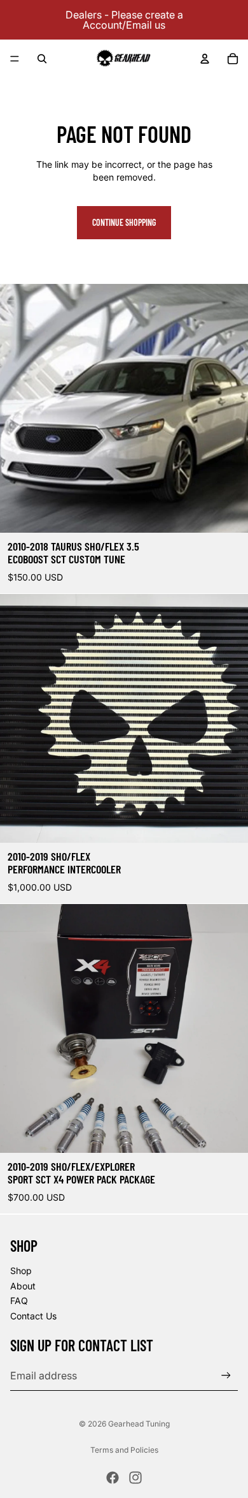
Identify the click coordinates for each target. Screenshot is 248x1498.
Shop (21, 1269)
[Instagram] (135, 1477)
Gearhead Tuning (139, 1423)
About (23, 1285)
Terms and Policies (124, 1450)
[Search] (42, 59)
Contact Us (33, 1315)
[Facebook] (112, 1477)
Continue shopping (124, 222)
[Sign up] (226, 1375)
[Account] (205, 59)
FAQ (19, 1300)
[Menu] (14, 58)
